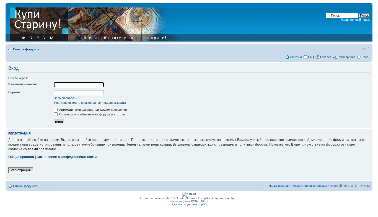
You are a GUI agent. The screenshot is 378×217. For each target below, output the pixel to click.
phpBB (169, 198)
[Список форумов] (96, 23)
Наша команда (279, 185)
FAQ (311, 57)
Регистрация (346, 57)
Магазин (296, 57)
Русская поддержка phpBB (189, 204)
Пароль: (14, 92)
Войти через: (18, 78)
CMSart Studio (200, 201)
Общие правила (21, 157)
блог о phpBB (229, 198)
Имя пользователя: (23, 84)
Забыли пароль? (65, 98)
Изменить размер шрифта (366, 48)
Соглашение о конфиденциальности (67, 157)
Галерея (326, 57)
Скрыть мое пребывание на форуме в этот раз (91, 114)
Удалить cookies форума (309, 185)
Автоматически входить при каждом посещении (92, 109)
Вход (364, 57)
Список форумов (26, 49)
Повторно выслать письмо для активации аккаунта (90, 102)
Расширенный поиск (355, 19)
